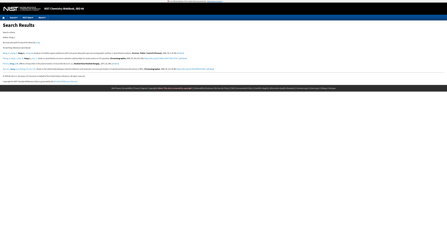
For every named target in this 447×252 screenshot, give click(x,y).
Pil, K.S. (6, 63)
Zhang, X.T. (24, 69)
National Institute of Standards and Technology (22, 8)
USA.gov (323, 88)
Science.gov (314, 88)
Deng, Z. (14, 53)
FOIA (232, 88)
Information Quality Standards (282, 88)
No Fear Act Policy (221, 88)
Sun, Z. (20, 58)
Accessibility (127, 88)
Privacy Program (140, 88)
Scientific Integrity (261, 88)
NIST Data (27, 17)
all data (180, 53)
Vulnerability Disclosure (203, 88)
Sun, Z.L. (6, 69)
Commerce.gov (302, 88)
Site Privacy (116, 88)
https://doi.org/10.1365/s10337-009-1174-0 (161, 58)
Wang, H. (6, 53)
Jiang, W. (29, 53)
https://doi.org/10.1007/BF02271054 (190, 69)
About (41, 17)
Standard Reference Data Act (66, 81)
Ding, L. (14, 58)
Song (38, 42)
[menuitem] (3, 17)
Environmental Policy (244, 88)
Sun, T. (34, 58)
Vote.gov (332, 88)
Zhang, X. (6, 58)
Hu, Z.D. (32, 69)
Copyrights (152, 88)
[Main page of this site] (3, 17)
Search (13, 17)
